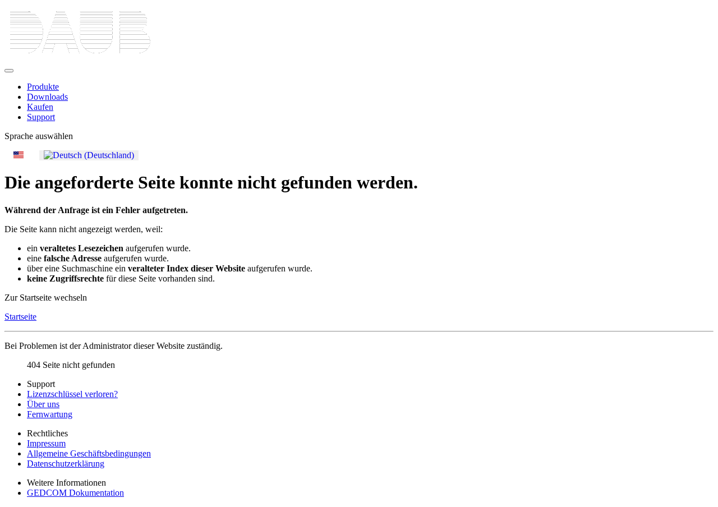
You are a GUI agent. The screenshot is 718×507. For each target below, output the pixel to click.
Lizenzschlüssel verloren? (72, 394)
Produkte (43, 86)
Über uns (43, 404)
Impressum (46, 443)
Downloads (47, 97)
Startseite (20, 316)
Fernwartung (49, 414)
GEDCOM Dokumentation (75, 492)
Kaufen (40, 107)
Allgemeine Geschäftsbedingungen (89, 453)
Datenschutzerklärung (65, 463)
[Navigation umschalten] (8, 70)
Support (41, 117)
